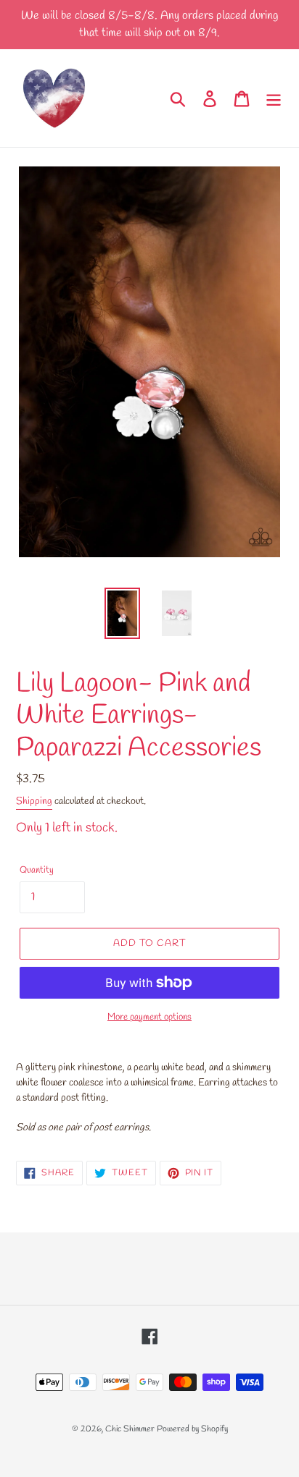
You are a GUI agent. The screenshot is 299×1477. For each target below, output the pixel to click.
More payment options (149, 1017)
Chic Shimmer (130, 1429)
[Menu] (274, 98)
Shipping (34, 801)
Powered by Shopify (192, 1429)
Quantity (37, 870)
